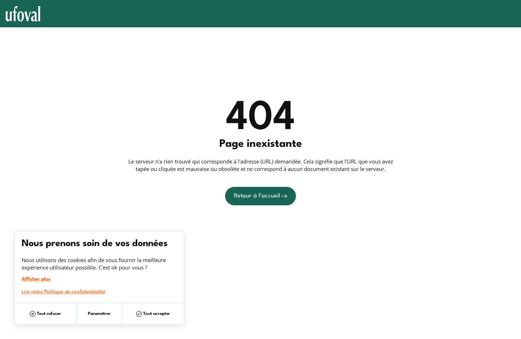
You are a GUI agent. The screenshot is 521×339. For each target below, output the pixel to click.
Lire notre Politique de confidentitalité (63, 291)
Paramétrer (99, 314)
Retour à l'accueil (257, 196)
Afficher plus (36, 279)
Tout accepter (156, 314)
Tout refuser (49, 314)
